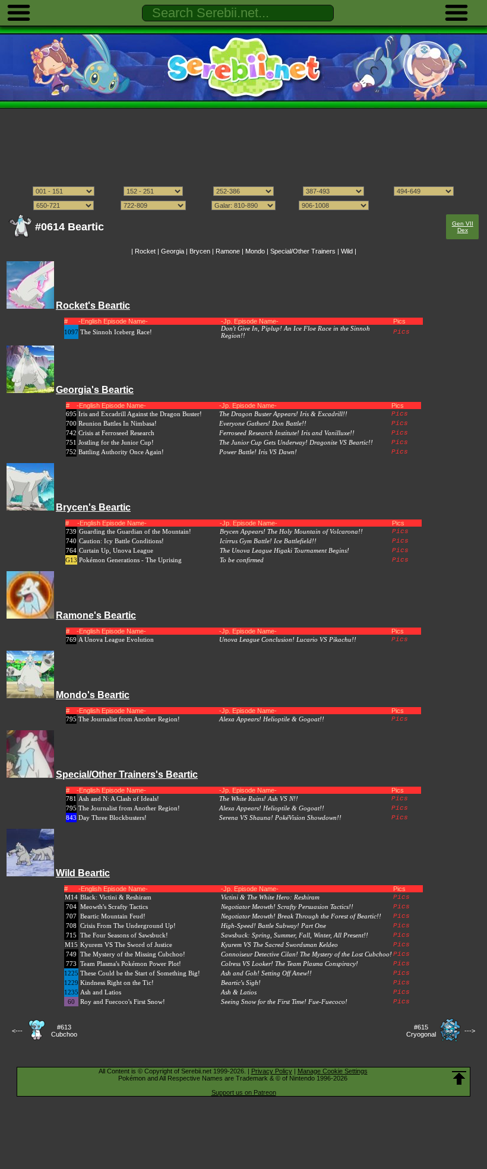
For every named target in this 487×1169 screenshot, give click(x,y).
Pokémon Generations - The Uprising (130, 559)
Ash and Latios (100, 992)
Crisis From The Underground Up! (128, 925)
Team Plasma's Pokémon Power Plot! (130, 963)
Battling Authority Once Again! (121, 451)
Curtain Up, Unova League (116, 550)
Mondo (255, 251)
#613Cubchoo (64, 1031)
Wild (347, 251)
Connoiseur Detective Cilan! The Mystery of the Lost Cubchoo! (306, 954)
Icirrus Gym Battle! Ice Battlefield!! (268, 540)
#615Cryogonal (421, 1031)
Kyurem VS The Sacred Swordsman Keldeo (279, 944)
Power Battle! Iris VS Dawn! (258, 451)
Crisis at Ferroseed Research (116, 432)
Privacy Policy (271, 1071)
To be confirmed (242, 559)
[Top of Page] (459, 1078)
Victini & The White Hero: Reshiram (270, 897)
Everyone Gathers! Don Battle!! (262, 423)
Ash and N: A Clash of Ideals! (118, 798)
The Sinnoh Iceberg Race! (116, 331)
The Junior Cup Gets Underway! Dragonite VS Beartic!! (296, 442)
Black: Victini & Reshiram (115, 897)
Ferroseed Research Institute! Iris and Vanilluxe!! (287, 432)
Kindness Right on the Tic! (117, 982)
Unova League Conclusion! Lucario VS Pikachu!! (287, 639)
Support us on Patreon (243, 1092)
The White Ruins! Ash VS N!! (258, 798)
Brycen (199, 251)
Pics (401, 331)
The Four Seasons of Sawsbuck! (124, 935)
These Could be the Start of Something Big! (140, 973)
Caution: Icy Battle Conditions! (121, 540)
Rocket (145, 251)
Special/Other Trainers (303, 251)
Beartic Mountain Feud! (113, 916)
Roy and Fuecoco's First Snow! (122, 1001)
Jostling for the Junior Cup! (116, 442)
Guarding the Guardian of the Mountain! (135, 531)
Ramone (228, 251)
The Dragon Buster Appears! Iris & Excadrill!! (283, 413)
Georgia (172, 251)
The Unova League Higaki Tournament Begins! (284, 550)
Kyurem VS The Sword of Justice (126, 944)
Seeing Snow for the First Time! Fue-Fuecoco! (284, 1001)
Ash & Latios (239, 992)
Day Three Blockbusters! (112, 817)
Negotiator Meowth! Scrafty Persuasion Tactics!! (287, 906)
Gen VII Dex (462, 226)
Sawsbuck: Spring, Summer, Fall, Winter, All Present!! (294, 935)
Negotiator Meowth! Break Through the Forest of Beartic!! (301, 916)
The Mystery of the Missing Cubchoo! (132, 954)
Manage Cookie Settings (333, 1071)
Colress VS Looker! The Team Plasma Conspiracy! (289, 963)
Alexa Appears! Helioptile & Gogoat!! (271, 719)
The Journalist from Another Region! (129, 719)
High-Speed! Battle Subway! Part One (273, 925)
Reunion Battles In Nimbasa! (117, 423)
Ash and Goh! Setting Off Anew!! (266, 973)
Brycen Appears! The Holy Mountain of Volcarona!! (291, 531)
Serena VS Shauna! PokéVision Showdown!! (280, 817)
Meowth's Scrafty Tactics (114, 906)
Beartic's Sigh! (241, 982)
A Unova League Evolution (116, 639)
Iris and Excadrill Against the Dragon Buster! (140, 413)
